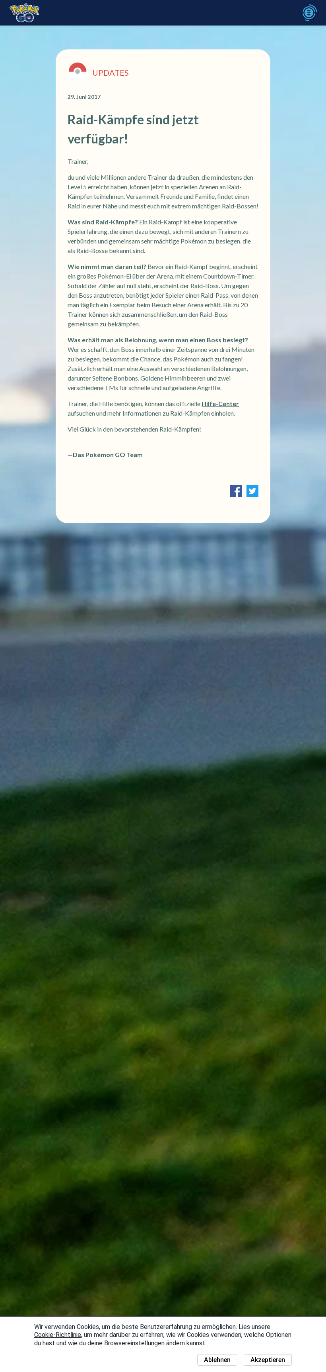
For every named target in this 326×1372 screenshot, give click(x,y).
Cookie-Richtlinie (57, 1335)
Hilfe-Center (220, 403)
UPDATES (110, 72)
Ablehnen (217, 1360)
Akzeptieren (267, 1360)
